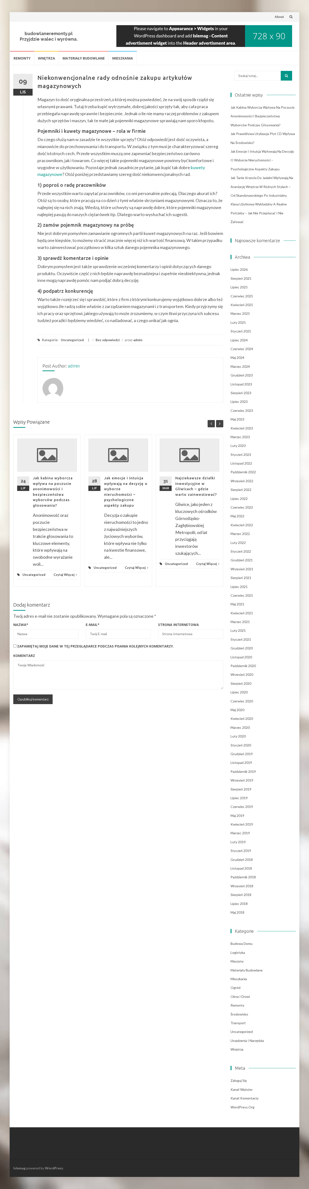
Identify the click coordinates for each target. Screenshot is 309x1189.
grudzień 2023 (242, 375)
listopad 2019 (241, 762)
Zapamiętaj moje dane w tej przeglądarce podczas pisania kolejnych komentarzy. (95, 646)
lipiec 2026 (239, 269)
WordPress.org (242, 1107)
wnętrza (46, 58)
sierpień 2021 (241, 578)
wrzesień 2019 (242, 780)
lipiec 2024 (239, 340)
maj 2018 (237, 912)
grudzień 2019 (242, 754)
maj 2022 (237, 516)
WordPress (54, 1168)
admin (137, 340)
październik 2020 (243, 666)
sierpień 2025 (241, 278)
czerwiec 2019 (242, 807)
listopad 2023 (241, 384)
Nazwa (20, 624)
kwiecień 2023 (242, 428)
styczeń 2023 (241, 454)
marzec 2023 (240, 437)
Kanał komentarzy (245, 1098)
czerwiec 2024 (242, 349)
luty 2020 (238, 736)
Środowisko (239, 1014)
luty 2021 (238, 630)
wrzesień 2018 (242, 886)
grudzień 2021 (242, 560)
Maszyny (237, 961)
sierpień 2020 (241, 683)
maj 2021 (237, 604)
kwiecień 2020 (242, 718)
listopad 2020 (241, 657)
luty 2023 (238, 446)
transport (238, 1023)
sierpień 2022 (241, 490)
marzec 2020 (240, 727)
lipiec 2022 (239, 499)
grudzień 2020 (242, 648)
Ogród (235, 988)
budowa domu (242, 943)
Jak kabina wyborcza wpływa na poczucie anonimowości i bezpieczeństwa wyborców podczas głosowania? (263, 116)
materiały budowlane (84, 58)
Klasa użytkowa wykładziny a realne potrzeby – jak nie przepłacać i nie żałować (259, 213)
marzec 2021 (240, 622)
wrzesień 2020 (242, 674)
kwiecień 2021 (242, 613)
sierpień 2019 (241, 789)
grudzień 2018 (242, 860)
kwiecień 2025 (242, 305)
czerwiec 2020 (242, 701)
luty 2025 (238, 322)
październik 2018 (243, 877)
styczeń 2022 (241, 551)
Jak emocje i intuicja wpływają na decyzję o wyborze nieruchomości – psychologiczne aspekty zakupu (262, 160)
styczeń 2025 (241, 331)
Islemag (19, 1168)
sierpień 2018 (241, 895)
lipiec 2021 (239, 587)
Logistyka (238, 952)
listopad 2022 (241, 463)
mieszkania (122, 58)
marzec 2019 (240, 833)
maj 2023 (237, 419)
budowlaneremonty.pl (49, 33)
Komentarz (24, 655)
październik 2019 (243, 771)
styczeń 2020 (241, 745)
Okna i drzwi (240, 996)
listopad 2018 (241, 868)
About (279, 17)
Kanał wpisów (242, 1089)
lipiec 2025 (239, 287)
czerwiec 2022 (242, 507)
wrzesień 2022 (242, 481)
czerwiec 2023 (242, 410)
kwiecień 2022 (242, 525)
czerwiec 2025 (242, 296)
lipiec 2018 (239, 904)
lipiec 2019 (239, 798)
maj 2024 (237, 357)
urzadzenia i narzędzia (247, 1040)
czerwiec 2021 (242, 595)
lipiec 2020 (239, 692)
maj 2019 (237, 815)
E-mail (92, 624)
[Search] (286, 76)
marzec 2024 (240, 366)
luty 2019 (238, 842)
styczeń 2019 (241, 851)
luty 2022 (238, 543)
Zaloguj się (239, 1080)
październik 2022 (243, 472)
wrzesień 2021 (242, 569)
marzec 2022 (240, 534)
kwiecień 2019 (242, 824)
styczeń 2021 (241, 639)
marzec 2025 (240, 313)
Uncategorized (72, 340)
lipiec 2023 (239, 401)
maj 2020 (237, 710)
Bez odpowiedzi (108, 340)
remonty (22, 58)
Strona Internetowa (178, 624)
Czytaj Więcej (64, 575)
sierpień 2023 (241, 393)
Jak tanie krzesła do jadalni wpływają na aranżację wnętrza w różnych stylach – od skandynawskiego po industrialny (262, 186)
